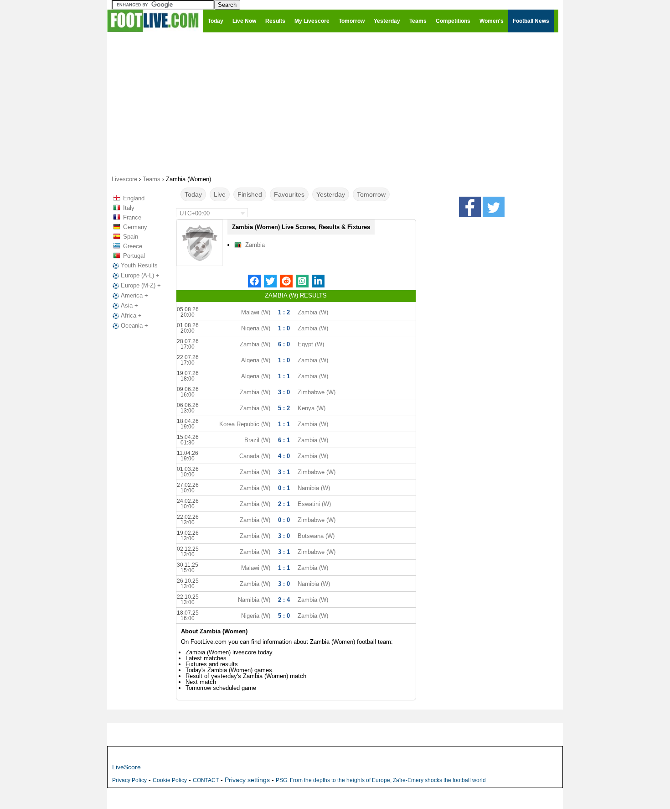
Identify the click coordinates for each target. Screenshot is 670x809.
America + (134, 295)
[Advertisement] (335, 103)
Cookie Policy (170, 780)
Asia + (129, 305)
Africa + (131, 315)
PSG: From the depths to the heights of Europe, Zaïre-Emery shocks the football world (381, 780)
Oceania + (134, 325)
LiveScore (126, 767)
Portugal (134, 255)
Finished (249, 194)
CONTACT (206, 780)
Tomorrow (371, 194)
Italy (128, 207)
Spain (130, 236)
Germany (135, 227)
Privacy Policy (129, 780)
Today (193, 194)
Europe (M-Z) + (141, 285)
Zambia (255, 244)
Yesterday (330, 194)
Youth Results (139, 265)
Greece (132, 246)
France (132, 217)
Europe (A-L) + (140, 275)
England (133, 198)
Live (220, 194)
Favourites (289, 194)
